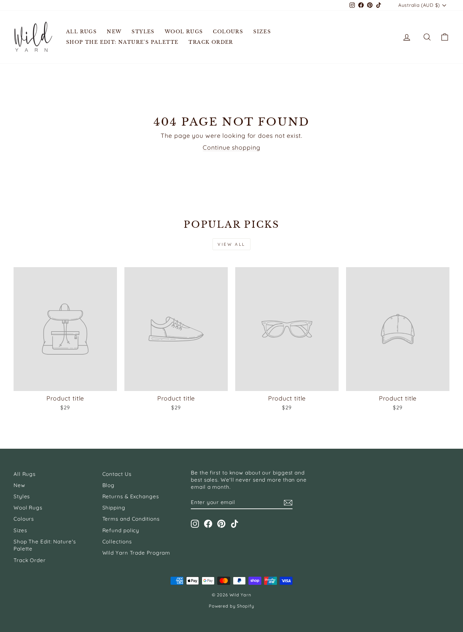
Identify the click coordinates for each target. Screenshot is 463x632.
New (114, 32)
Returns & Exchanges (130, 496)
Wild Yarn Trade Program (136, 553)
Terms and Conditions (131, 519)
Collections (117, 541)
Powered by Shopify (231, 606)
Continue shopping (231, 147)
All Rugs (81, 32)
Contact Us (117, 474)
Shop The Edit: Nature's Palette (122, 42)
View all (231, 244)
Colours (228, 32)
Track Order (210, 42)
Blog (108, 485)
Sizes (262, 32)
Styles (143, 32)
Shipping (113, 507)
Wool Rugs (184, 32)
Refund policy (121, 530)
